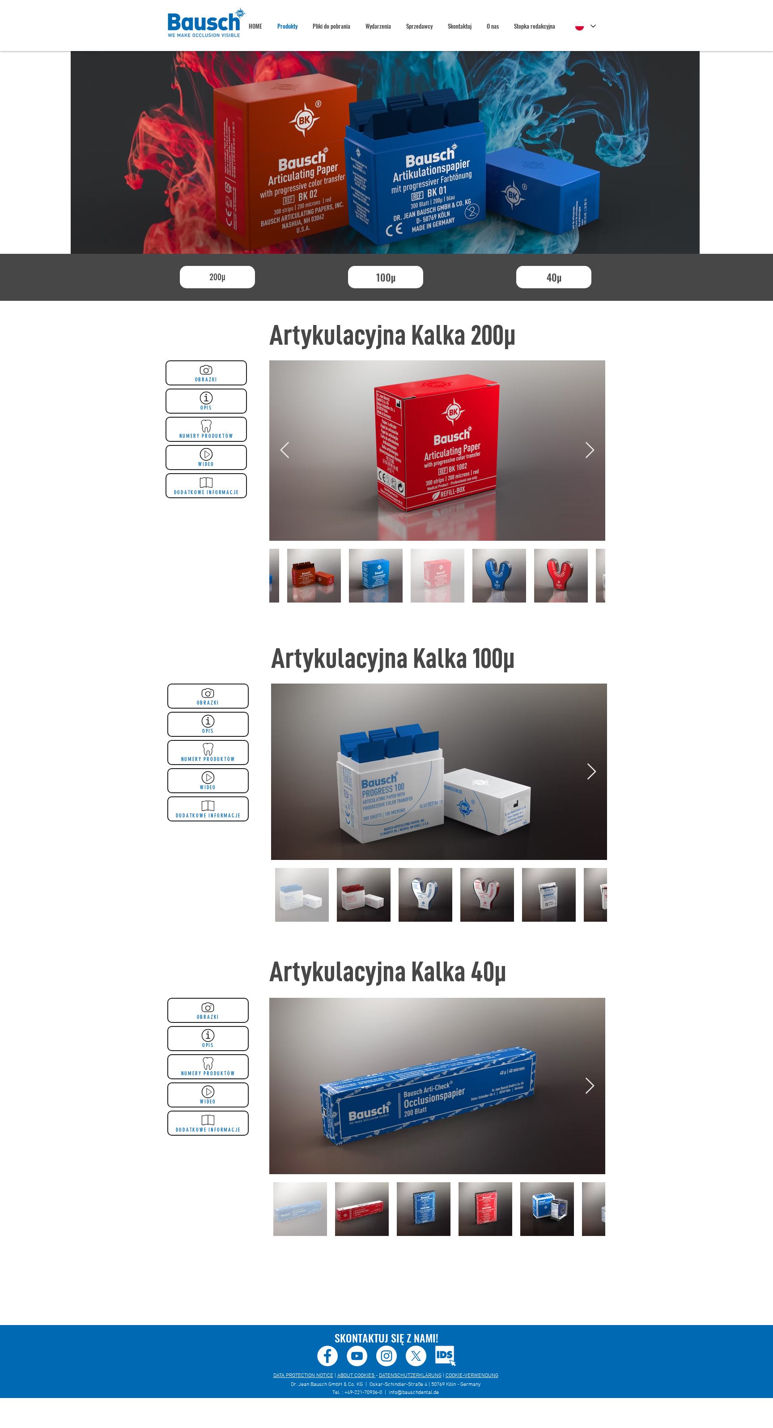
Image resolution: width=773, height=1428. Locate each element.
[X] (416, 1356)
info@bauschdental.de (414, 1393)
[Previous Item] (285, 450)
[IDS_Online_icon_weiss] (445, 1356)
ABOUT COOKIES (356, 1375)
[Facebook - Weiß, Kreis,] (327, 1356)
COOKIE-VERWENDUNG (472, 1375)
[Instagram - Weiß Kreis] (386, 1356)
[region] (385, 152)
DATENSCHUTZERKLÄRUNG (410, 1375)
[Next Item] (590, 450)
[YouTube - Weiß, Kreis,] (357, 1356)
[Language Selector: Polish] (585, 26)
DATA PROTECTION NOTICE (303, 1375)
